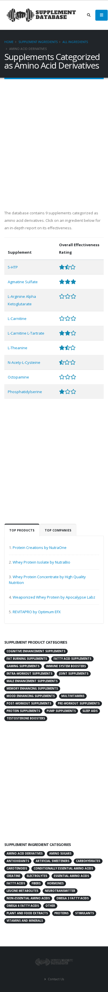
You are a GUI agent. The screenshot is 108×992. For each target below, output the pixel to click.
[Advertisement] (54, 143)
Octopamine (18, 377)
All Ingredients (75, 42)
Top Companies (58, 530)
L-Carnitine (17, 318)
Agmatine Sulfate (23, 281)
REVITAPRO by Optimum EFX (37, 611)
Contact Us (55, 979)
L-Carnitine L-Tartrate (26, 333)
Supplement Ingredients (38, 42)
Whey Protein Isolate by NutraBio (41, 562)
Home (9, 42)
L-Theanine (17, 347)
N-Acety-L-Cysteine (24, 362)
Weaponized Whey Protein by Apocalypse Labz (54, 597)
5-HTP (13, 267)
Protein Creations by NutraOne (40, 547)
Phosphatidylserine (25, 391)
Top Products (22, 530)
